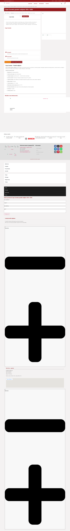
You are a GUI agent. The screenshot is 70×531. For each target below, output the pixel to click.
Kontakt (47, 3)
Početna (5, 6)
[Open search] (62, 4)
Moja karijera (38, 148)
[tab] (8, 62)
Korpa (6, 174)
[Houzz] (61, 152)
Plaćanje (6, 177)
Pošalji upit (7, 214)
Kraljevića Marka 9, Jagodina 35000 (26, 147)
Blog (37, 150)
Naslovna (30, 3)
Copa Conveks (19, 6)
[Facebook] (55, 146)
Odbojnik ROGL (12, 108)
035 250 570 (27, 150)
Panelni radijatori (13, 6)
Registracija (7, 179)
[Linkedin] (55, 149)
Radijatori (8, 6)
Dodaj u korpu (25, 16)
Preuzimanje (41, 3)
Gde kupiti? (9, 52)
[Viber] (58, 149)
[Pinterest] (58, 152)
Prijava (6, 182)
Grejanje (35, 3)
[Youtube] (61, 146)
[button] (5, 138)
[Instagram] (58, 146)
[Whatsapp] (61, 149)
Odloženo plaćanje (39, 152)
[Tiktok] (55, 152)
